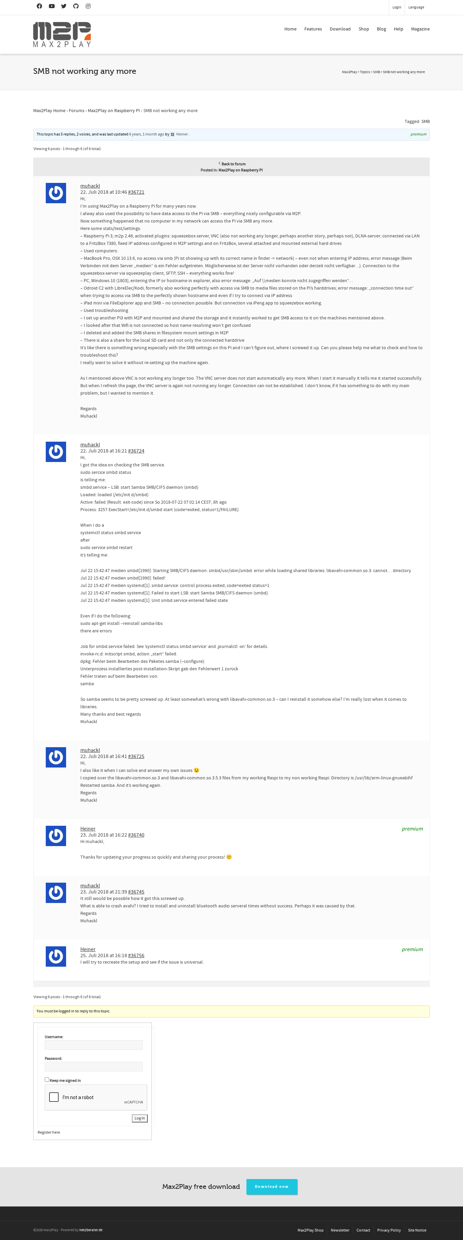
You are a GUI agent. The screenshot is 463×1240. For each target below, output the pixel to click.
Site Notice (417, 1230)
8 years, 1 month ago (146, 134)
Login (396, 7)
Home (290, 29)
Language (416, 7)
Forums (76, 111)
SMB (425, 122)
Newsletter (340, 1230)
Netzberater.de (90, 1230)
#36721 (136, 192)
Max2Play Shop (311, 1230)
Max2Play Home (49, 111)
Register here (49, 1132)
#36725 (136, 756)
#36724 (136, 450)
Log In (140, 1118)
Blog (381, 29)
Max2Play (349, 72)
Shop (364, 29)
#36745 (136, 891)
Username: (54, 1036)
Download (340, 29)
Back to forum (234, 164)
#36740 (136, 835)
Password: (53, 1058)
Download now (272, 1187)
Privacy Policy (389, 1230)
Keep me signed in (65, 1080)
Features (313, 29)
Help (398, 29)
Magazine (420, 29)
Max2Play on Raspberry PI (114, 111)
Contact (363, 1230)
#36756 (136, 955)
